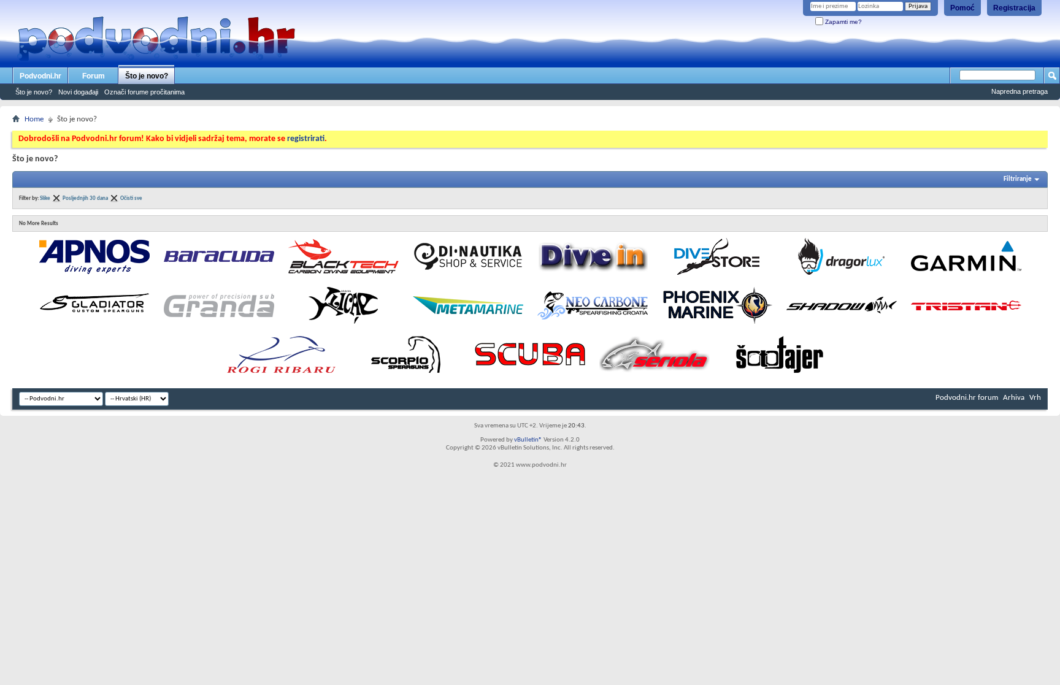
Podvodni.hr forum (966, 398)
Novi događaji (78, 92)
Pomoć (962, 8)
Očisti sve (131, 198)
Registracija (1014, 8)
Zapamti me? (842, 21)
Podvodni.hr (40, 76)
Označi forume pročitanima (144, 92)
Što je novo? (146, 76)
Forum (93, 76)
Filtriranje (1018, 179)
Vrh (1035, 398)
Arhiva (1013, 398)
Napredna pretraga (1019, 91)
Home (34, 119)
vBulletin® (528, 440)
